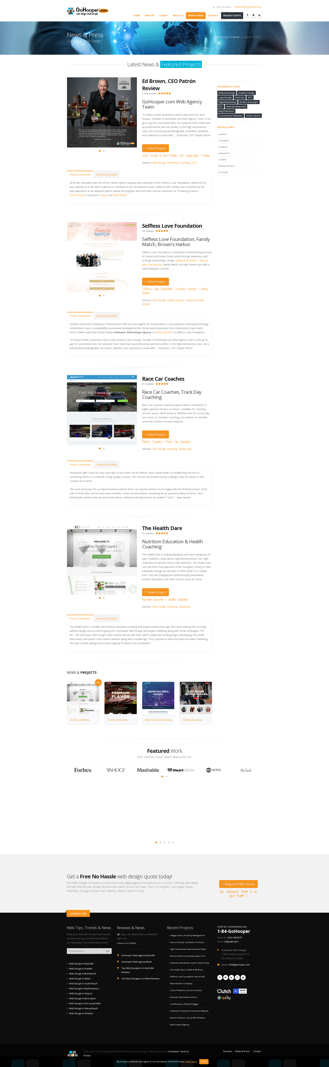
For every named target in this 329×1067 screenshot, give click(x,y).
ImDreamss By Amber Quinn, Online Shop (189, 963)
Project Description (80, 174)
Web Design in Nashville (81, 963)
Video (223, 159)
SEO (194, 162)
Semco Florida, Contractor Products (187, 942)
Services (149, 15)
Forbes (104, 195)
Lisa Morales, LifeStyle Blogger (184, 1004)
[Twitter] (253, 15)
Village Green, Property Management (187, 935)
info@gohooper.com (239, 964)
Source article (77, 195)
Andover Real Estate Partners (183, 997)
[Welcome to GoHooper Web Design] (89, 10)
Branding (185, 162)
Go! (107, 951)
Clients (163, 15)
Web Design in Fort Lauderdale (85, 1003)
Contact (213, 15)
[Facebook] (247, 15)
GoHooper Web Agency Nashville (138, 955)
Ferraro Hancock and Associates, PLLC (187, 956)
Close (204, 1061)
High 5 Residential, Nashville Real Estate (188, 949)
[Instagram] (237, 977)
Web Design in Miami (79, 978)
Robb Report (120, 195)
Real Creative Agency (180, 1024)
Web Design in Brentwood (82, 973)
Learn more (191, 1061)
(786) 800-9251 (231, 941)
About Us (178, 15)
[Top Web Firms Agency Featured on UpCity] (224, 996)
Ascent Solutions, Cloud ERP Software (187, 1017)
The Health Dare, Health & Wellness (186, 969)
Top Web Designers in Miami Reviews (140, 978)
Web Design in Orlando (81, 1013)
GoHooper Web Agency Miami (136, 961)
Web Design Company (227, 37)
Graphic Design (175, 300)
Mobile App (185, 448)
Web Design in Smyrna (80, 993)
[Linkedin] (259, 15)
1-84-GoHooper (233, 931)
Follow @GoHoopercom (247, 6)
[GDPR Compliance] (240, 990)
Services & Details (107, 174)
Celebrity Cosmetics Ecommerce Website (189, 1011)
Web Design (159, 162)
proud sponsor (164, 332)
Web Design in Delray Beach (83, 1008)
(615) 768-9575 (235, 937)
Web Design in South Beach (83, 983)
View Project (156, 148)
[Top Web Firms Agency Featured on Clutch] (224, 990)
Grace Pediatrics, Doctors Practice (186, 990)
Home (137, 15)
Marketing (172, 162)
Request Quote (232, 15)
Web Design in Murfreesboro (84, 988)
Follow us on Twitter (126, 943)
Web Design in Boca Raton (82, 998)
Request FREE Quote (239, 884)
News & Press (195, 15)
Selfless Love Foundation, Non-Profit (187, 976)
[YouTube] (243, 977)
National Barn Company (181, 983)
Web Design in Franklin (80, 968)
